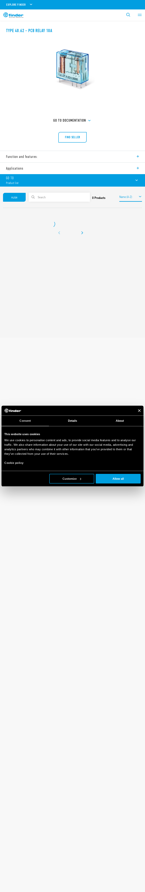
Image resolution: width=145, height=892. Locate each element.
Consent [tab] (25, 420)
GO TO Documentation (69, 120)
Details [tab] (72, 420)
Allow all (118, 478)
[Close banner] (139, 410)
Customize (69, 478)
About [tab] (120, 420)
